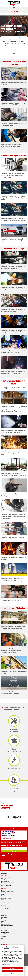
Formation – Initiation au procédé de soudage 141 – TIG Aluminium (13, 372)
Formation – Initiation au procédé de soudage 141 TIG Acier (13, 310)
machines (17, 387)
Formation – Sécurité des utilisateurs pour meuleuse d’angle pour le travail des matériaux (14, 516)
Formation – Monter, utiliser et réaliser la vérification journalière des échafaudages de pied (14, 650)
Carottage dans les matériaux (11, 601)
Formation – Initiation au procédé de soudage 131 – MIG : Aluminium (13, 331)
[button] (14, 8)
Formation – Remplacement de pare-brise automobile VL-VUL (13, 104)
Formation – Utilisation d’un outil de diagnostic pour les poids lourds (13, 240)
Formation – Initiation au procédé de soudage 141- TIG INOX (13, 267)
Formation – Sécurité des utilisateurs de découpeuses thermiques (14, 538)
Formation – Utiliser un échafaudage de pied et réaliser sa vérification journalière (13, 628)
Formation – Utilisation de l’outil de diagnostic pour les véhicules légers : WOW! (13, 198)
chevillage (12, 387)
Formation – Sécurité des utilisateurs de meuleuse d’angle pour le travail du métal (14, 453)
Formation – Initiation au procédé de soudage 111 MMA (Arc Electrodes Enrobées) (13, 289)
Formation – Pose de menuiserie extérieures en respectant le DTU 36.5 (13, 474)
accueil (11, 31)
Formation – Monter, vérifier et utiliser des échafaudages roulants (13, 692)
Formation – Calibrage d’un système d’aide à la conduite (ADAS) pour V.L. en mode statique (13, 175)
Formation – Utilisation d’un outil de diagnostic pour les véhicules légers (13, 219)
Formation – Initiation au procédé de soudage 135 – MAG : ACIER (13, 351)
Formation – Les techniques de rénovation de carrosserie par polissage (11, 146)
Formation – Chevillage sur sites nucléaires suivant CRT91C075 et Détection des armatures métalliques (13, 580)
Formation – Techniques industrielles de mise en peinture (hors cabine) (13, 431)
